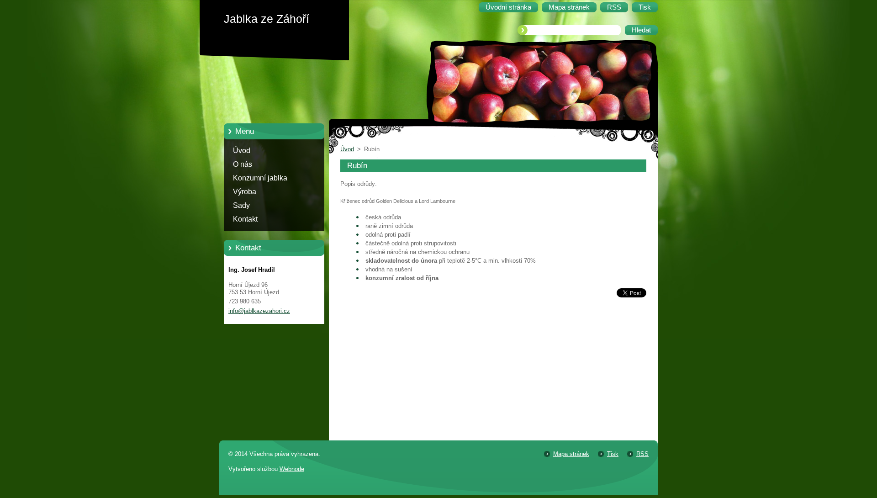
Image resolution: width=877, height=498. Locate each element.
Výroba (244, 192)
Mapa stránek (571, 453)
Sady (241, 205)
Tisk (612, 453)
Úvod (241, 150)
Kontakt (245, 219)
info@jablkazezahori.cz (259, 310)
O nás (242, 164)
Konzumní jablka (260, 178)
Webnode (292, 469)
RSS (642, 453)
